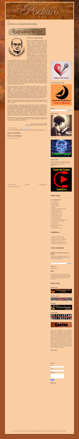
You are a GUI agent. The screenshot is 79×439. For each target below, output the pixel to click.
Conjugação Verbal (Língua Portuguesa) (59, 208)
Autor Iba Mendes (55, 201)
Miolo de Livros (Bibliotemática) (57, 225)
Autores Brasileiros (55, 203)
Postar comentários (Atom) (15, 186)
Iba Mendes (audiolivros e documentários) (59, 239)
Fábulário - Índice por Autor (56, 214)
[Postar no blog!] (24, 128)
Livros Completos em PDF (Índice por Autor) (59, 219)
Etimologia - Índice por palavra (57, 210)
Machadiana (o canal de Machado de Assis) (59, 243)
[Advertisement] (27, 174)
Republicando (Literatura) (20, 129)
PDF (14, 129)
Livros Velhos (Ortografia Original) (58, 221)
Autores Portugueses (55, 205)
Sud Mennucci (26, 129)
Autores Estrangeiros (55, 204)
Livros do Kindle (54, 222)
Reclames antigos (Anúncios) (57, 227)
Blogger (64, 430)
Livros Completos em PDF (56, 218)
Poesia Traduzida (55, 226)
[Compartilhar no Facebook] (27, 128)
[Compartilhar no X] (25, 128)
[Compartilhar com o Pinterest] (28, 128)
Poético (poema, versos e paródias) (58, 238)
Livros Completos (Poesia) (56, 216)
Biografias (53, 207)
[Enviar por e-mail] (23, 128)
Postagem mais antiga (43, 184)
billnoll (56, 430)
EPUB (13, 129)
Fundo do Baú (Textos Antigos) (57, 212)
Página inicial (27, 184)
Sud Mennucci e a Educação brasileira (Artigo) (36, 129)
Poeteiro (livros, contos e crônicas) (58, 240)
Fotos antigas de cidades (56, 211)
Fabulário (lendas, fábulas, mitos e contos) (59, 242)
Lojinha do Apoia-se (55, 223)
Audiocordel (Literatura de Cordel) (58, 236)
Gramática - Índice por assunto (57, 215)
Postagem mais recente (12, 184)
